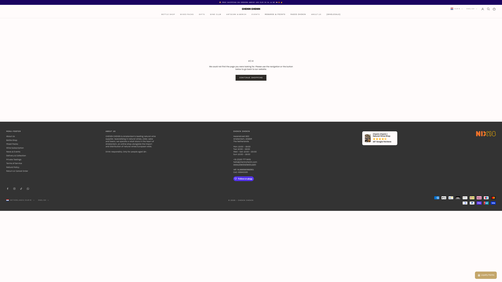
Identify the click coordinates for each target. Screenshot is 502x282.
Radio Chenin (298, 14)
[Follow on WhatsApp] (28, 188)
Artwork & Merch (236, 14)
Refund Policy (12, 167)
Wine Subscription (15, 148)
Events (256, 14)
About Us (316, 14)
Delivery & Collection (16, 156)
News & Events (13, 152)
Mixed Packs (187, 14)
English (470, 9)
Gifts (202, 14)
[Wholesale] (334, 14)
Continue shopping (251, 78)
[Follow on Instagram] (14, 188)
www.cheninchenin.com (244, 165)
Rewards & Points (275, 14)
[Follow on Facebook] (7, 188)
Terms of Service (14, 163)
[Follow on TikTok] (21, 188)
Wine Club (215, 14)
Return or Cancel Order (17, 171)
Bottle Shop (168, 14)
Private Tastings (13, 160)
